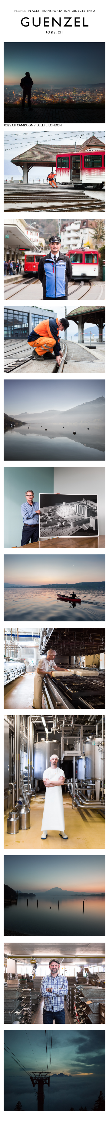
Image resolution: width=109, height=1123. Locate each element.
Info (91, 11)
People (20, 11)
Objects (79, 11)
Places (34, 11)
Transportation (55, 11)
